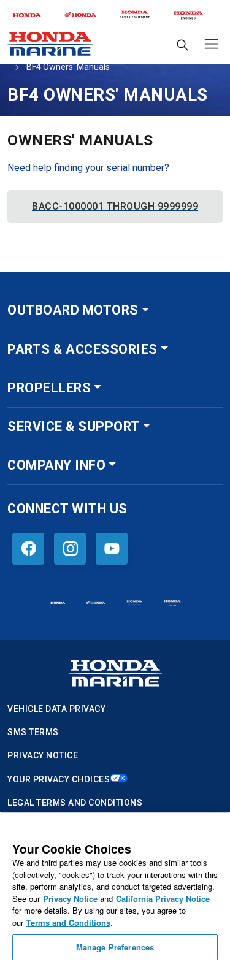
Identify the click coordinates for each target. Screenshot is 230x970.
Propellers (49, 387)
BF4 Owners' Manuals (68, 67)
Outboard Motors (73, 310)
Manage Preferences (115, 947)
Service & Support (73, 426)
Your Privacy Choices (58, 779)
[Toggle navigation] (209, 43)
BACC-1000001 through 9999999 (115, 206)
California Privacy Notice (163, 898)
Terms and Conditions (68, 922)
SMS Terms (33, 732)
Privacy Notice (42, 755)
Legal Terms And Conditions (74, 803)
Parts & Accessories (82, 349)
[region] (115, 891)
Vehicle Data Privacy (56, 709)
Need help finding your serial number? (88, 168)
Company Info (56, 465)
